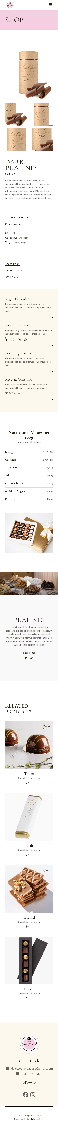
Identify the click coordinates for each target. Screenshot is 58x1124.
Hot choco (35, 778)
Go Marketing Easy (35, 1119)
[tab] (12, 264)
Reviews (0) (12, 277)
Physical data (14, 270)
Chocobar (23, 237)
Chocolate (23, 778)
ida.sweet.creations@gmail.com (32, 1068)
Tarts (23, 242)
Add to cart (18, 217)
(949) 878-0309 (31, 1074)
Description (13, 264)
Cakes (16, 242)
